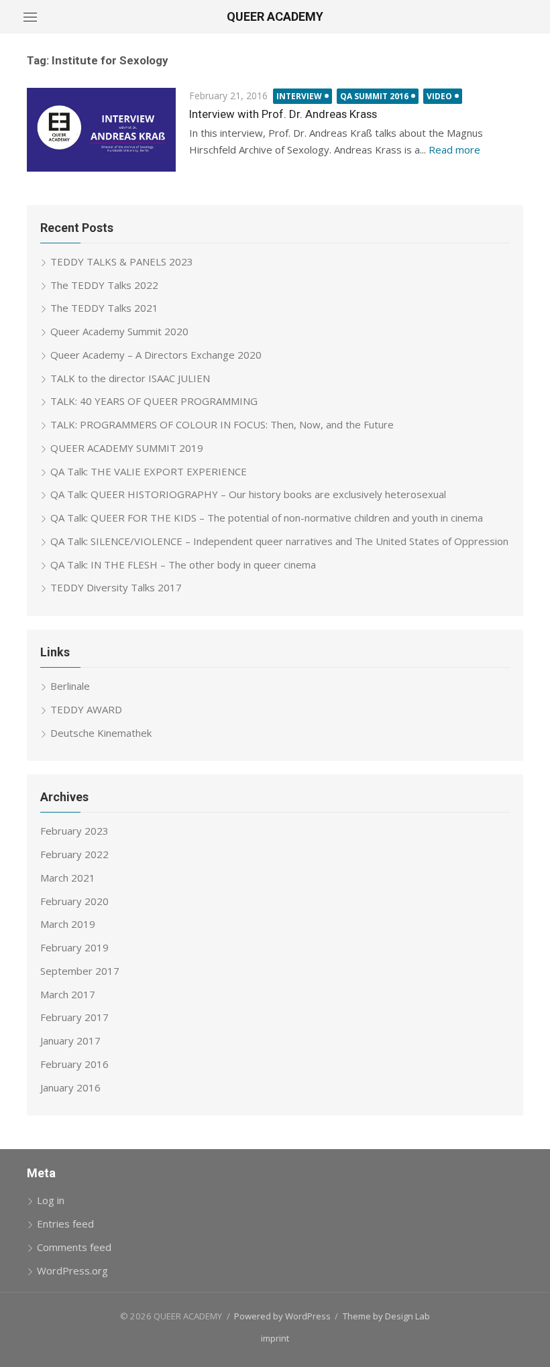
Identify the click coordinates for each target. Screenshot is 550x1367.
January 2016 (70, 1087)
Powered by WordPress (282, 1316)
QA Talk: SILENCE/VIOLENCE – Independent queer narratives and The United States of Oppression (279, 541)
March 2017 (67, 994)
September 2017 (79, 970)
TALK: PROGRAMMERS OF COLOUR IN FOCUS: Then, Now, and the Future (222, 424)
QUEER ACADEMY (275, 16)
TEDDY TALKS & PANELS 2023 (121, 261)
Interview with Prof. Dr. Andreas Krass (283, 114)
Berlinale (70, 686)
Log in (50, 1200)
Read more (454, 149)
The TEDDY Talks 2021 (104, 307)
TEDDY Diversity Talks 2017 (116, 587)
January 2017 (70, 1040)
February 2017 (74, 1017)
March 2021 (67, 877)
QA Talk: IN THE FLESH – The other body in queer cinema (183, 564)
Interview (299, 96)
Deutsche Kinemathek (101, 732)
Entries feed (65, 1223)
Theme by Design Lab (386, 1316)
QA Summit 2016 (374, 96)
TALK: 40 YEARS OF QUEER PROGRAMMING (154, 401)
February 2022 (74, 854)
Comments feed (74, 1247)
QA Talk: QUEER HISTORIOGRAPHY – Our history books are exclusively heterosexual (248, 494)
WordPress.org (72, 1270)
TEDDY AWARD (86, 709)
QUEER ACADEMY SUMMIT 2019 (126, 448)
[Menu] (30, 16)
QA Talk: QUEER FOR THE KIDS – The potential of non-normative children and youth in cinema (266, 517)
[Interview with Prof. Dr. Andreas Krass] (101, 130)
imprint (275, 1338)
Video (439, 96)
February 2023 (74, 830)
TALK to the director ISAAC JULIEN (130, 378)
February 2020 (74, 901)
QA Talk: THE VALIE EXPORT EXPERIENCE (148, 471)
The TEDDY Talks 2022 (104, 285)
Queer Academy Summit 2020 (119, 331)
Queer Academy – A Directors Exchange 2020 (156, 354)
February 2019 (74, 947)
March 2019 (67, 924)
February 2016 (74, 1064)
